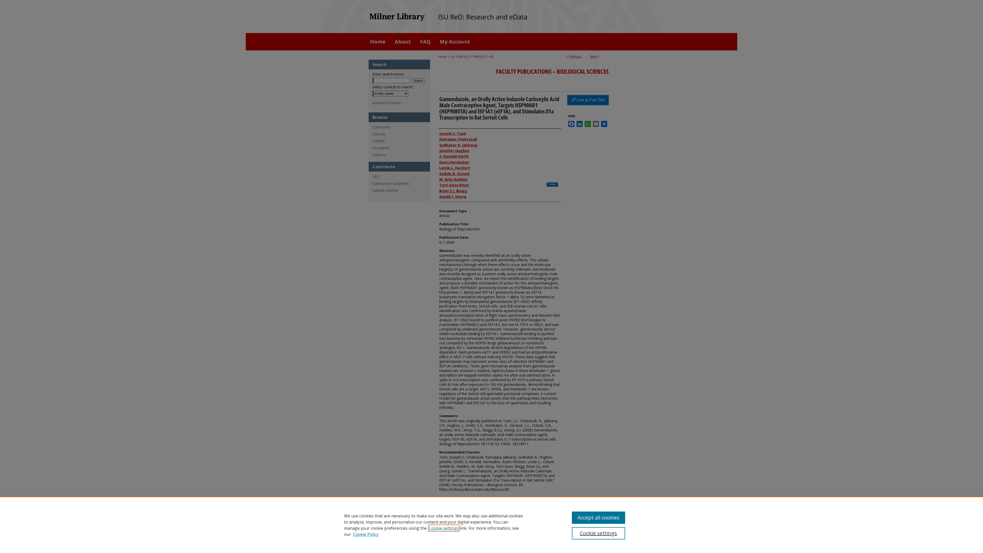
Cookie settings (444, 528)
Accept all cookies (598, 517)
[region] (491, 525)
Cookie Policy (365, 534)
